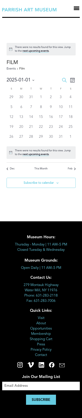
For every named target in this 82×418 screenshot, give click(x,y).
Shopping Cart (41, 339)
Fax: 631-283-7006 (41, 301)
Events (11, 68)
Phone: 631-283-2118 (41, 295)
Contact (41, 355)
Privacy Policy (41, 350)
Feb (70, 168)
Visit (41, 318)
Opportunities (41, 328)
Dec (12, 168)
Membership (41, 334)
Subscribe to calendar (39, 182)
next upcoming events (36, 51)
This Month (41, 168)
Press (41, 344)
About (41, 323)
